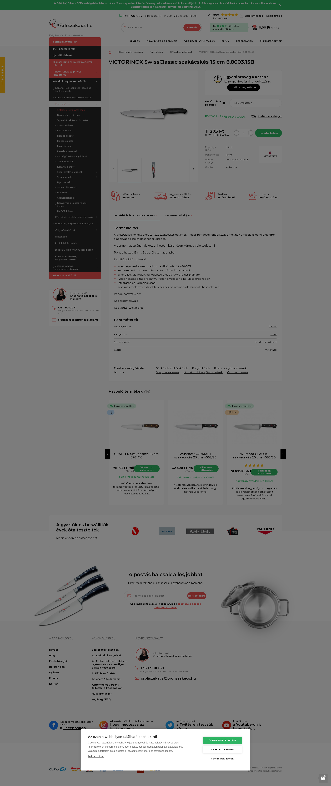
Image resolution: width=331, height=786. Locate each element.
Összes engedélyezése (222, 740)
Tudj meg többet (96, 756)
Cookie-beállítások (222, 758)
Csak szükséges (222, 749)
